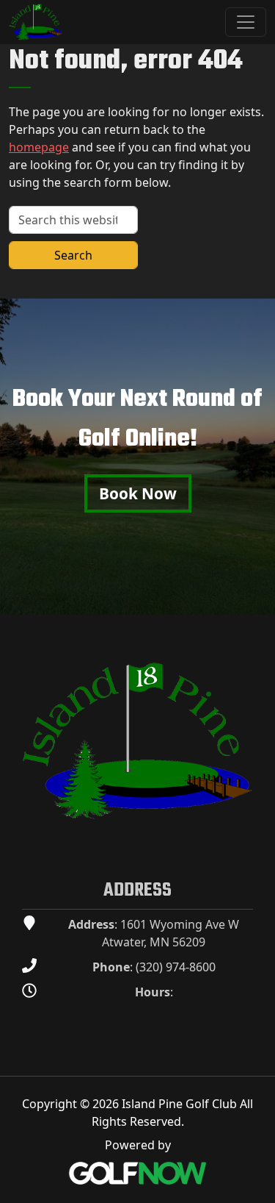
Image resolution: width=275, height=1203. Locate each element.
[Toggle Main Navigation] (245, 22)
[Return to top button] (256, 597)
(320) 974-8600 (176, 967)
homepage (39, 147)
